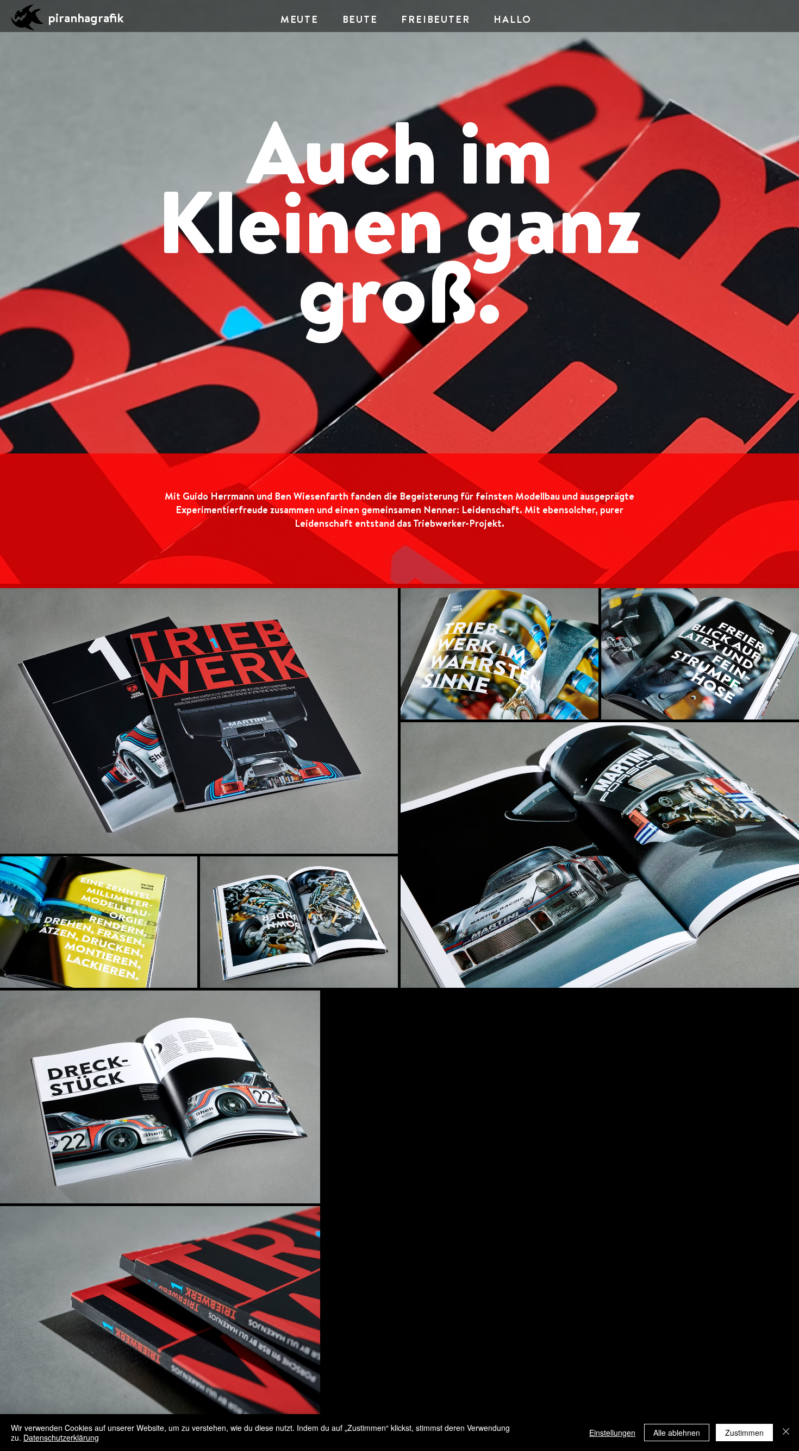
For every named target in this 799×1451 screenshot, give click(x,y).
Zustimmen (744, 1432)
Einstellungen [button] (612, 1432)
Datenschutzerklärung (61, 1437)
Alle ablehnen (676, 1432)
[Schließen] (785, 1432)
